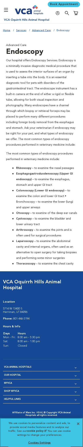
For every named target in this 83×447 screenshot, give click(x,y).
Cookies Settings (39, 443)
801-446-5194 (21, 318)
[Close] (78, 423)
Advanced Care (41, 30)
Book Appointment (64, 4)
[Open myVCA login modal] (58, 13)
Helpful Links (12, 399)
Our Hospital (12, 375)
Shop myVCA (11, 391)
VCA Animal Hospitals (17, 367)
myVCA (8, 383)
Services (21, 30)
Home (6, 30)
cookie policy (36, 431)
